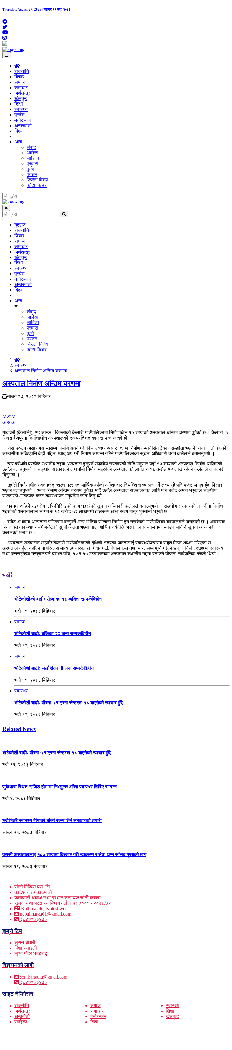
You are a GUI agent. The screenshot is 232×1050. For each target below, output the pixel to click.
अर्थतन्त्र (22, 93)
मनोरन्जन (98, 1016)
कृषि (30, 169)
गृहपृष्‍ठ (20, 224)
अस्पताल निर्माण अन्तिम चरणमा (40, 370)
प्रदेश (19, 114)
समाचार (21, 87)
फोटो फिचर (37, 185)
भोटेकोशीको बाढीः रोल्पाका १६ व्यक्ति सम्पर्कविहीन (58, 598)
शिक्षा (18, 103)
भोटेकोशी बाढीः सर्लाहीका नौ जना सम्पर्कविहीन (54, 668)
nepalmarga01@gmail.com (45, 913)
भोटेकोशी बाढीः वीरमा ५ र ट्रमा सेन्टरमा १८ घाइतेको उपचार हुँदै (68, 702)
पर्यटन (32, 174)
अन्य (18, 141)
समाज (19, 82)
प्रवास (32, 163)
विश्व (18, 131)
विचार (19, 76)
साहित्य (33, 158)
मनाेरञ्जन (22, 120)
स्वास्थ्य (21, 109)
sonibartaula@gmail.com (43, 976)
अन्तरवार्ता (23, 125)
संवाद (31, 147)
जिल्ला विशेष (37, 179)
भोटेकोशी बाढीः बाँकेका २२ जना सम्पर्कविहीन (52, 633)
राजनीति (21, 71)
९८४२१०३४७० (33, 919)
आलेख (32, 152)
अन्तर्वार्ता (22, 1016)
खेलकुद (20, 98)
